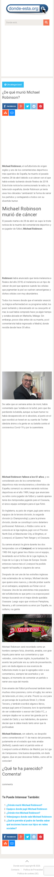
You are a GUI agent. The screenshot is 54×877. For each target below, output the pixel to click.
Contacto (15, 870)
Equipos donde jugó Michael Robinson (26, 809)
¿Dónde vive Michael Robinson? (23, 813)
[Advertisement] (27, 52)
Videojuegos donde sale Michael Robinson (29, 816)
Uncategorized (14, 84)
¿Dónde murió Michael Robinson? (24, 805)
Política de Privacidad (33, 870)
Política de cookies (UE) (27, 873)
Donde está (18, 866)
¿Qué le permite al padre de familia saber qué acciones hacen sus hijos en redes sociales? (28, 824)
